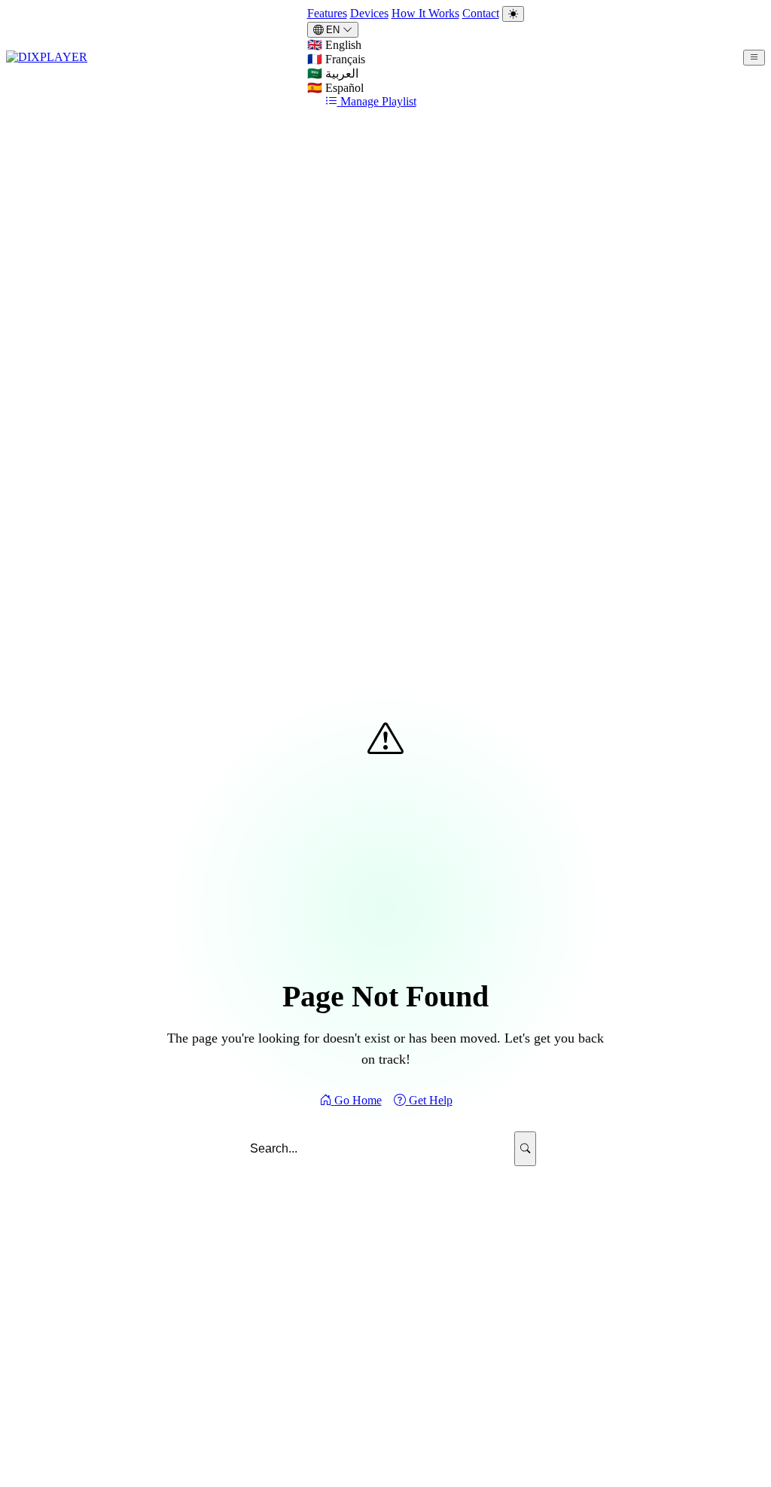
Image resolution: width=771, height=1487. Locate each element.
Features (327, 13)
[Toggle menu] (754, 58)
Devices (369, 13)
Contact (480, 13)
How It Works (425, 13)
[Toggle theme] (513, 14)
